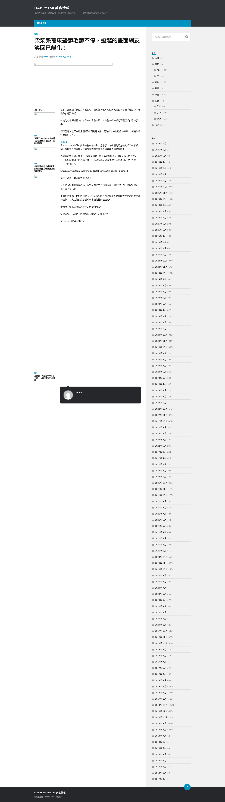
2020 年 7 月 (160, 587)
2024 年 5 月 (160, 304)
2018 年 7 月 (160, 735)
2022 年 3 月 (160, 464)
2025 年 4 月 (160, 236)
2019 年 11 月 (161, 637)
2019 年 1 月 (160, 698)
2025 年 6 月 (160, 223)
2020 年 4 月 (160, 606)
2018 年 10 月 (161, 717)
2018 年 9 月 (160, 723)
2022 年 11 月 (161, 415)
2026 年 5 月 (160, 155)
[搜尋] (187, 37)
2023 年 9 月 (160, 353)
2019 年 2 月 (160, 692)
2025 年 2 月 (160, 248)
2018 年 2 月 (160, 766)
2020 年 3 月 (160, 612)
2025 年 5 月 (160, 230)
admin (47, 56)
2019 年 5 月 (160, 674)
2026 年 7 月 (160, 143)
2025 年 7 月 (160, 217)
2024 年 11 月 (161, 267)
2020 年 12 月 (161, 557)
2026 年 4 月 (160, 162)
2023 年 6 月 (160, 371)
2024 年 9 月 (160, 279)
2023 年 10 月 (161, 347)
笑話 (157, 125)
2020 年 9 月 (160, 575)
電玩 (159, 118)
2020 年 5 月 (160, 600)
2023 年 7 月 (160, 365)
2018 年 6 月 (160, 742)
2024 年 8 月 (160, 285)
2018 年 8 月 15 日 (63, 56)
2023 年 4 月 (160, 384)
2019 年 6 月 (160, 668)
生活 (157, 100)
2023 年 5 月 (160, 378)
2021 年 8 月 (160, 507)
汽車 (159, 106)
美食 (159, 112)
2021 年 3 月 (160, 538)
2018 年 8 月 (160, 729)
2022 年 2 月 (160, 470)
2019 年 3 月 (160, 686)
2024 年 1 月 (160, 328)
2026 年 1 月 (160, 180)
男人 (159, 76)
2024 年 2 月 (160, 322)
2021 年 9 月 (160, 501)
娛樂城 (63, 142)
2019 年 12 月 (161, 631)
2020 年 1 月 (160, 624)
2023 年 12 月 (161, 334)
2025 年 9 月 (160, 205)
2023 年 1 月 (160, 402)
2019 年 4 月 (160, 680)
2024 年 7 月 (160, 291)
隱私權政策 (41, 23)
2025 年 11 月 (161, 193)
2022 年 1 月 (160, 476)
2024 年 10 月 (161, 273)
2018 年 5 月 (160, 748)
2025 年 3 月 (160, 242)
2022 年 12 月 (161, 409)
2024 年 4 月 (160, 310)
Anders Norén (50, 797)
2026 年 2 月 (160, 174)
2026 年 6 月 (160, 149)
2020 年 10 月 (161, 569)
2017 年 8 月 (160, 779)
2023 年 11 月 (161, 341)
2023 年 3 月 (160, 390)
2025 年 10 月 (161, 199)
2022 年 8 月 (160, 433)
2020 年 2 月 (160, 618)
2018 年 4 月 (160, 754)
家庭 (157, 64)
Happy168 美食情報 (52, 8)
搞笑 (157, 88)
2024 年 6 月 (160, 297)
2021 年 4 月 (160, 532)
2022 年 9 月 (160, 427)
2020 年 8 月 (160, 581)
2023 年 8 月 (160, 359)
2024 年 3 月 (160, 316)
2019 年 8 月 (160, 655)
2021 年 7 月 (160, 513)
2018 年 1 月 (160, 773)
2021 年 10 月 (161, 495)
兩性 (157, 58)
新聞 (157, 94)
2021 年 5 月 (160, 526)
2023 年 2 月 (160, 396)
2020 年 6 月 (160, 594)
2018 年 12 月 (161, 705)
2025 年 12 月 (161, 186)
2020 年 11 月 (161, 563)
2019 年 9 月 (160, 649)
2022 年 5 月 (160, 452)
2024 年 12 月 (161, 260)
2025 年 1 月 (160, 254)
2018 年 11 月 (161, 711)
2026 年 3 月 (160, 168)
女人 (159, 70)
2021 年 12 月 (161, 483)
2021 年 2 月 (160, 544)
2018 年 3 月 (160, 760)
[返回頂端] (187, 787)
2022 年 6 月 (160, 445)
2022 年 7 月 (160, 439)
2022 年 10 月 (161, 421)
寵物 (36, 34)
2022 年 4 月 (160, 458)
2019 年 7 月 (160, 661)
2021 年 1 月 (160, 550)
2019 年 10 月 (161, 643)
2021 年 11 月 (161, 489)
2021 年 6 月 (160, 520)
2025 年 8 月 (160, 211)
